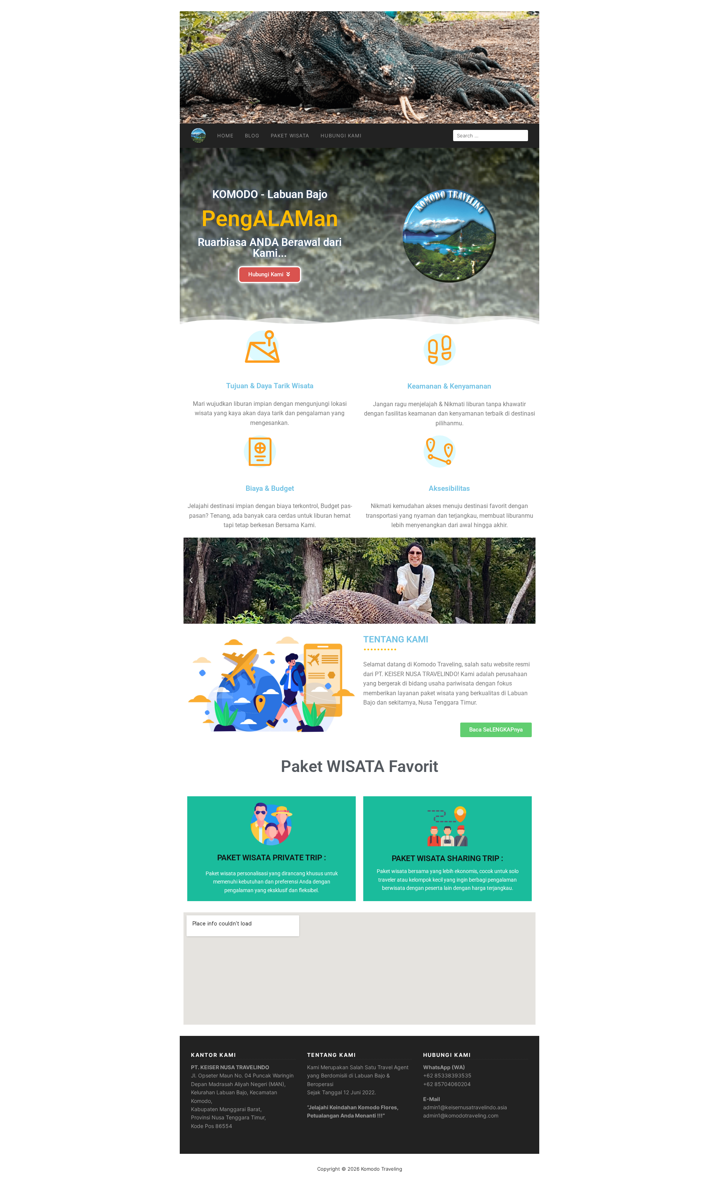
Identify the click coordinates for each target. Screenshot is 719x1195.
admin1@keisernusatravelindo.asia (465, 1107)
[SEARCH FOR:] (490, 135)
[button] (191, 580)
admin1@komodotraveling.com (460, 1115)
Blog (252, 136)
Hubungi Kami (341, 136)
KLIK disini (272, 862)
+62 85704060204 (447, 1084)
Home (225, 136)
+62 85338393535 (447, 1075)
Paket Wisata (290, 136)
